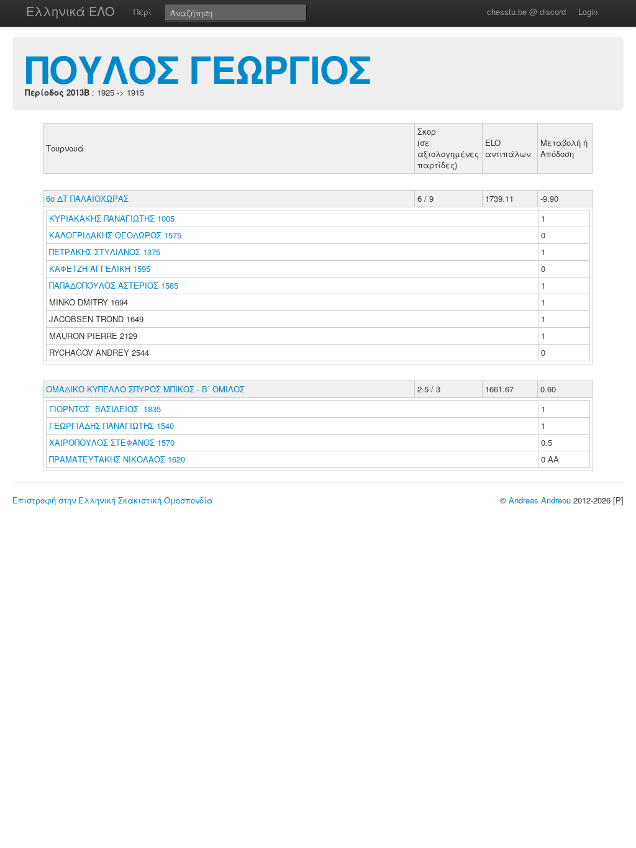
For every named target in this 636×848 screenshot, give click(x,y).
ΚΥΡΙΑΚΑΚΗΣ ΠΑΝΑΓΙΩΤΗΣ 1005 (112, 218)
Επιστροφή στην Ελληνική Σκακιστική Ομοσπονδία (112, 500)
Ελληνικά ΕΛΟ (70, 11)
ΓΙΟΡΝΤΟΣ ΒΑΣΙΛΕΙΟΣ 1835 (105, 409)
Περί (143, 11)
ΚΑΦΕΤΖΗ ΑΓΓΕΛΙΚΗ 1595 (99, 268)
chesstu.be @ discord (526, 11)
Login (587, 11)
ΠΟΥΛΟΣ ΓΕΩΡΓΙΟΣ (198, 68)
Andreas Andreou (540, 500)
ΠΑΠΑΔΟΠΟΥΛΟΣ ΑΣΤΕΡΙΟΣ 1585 (113, 285)
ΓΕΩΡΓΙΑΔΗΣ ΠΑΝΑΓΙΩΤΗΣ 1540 (111, 425)
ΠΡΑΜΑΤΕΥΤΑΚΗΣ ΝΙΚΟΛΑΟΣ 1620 (117, 459)
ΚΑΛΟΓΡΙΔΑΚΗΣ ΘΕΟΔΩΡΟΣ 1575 (115, 235)
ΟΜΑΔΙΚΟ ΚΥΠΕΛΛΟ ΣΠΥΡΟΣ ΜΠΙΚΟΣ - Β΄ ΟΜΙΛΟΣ (145, 389)
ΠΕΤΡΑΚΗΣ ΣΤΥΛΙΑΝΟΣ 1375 (104, 252)
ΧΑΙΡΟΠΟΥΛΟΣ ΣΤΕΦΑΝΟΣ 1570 (112, 442)
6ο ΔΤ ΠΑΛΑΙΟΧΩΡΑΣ (87, 198)
